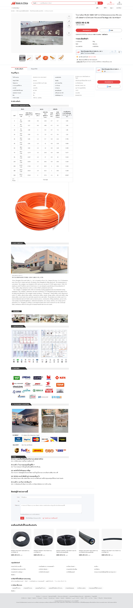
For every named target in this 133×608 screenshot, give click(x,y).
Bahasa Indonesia (108, 598)
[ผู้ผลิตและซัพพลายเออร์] (19, 3)
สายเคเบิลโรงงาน (28, 588)
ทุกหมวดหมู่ (16, 8)
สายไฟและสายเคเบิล (49, 11)
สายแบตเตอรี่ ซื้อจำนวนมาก (95, 588)
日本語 (82, 598)
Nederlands (68, 598)
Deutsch (62, 598)
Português (39, 598)
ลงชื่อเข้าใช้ (79, 61)
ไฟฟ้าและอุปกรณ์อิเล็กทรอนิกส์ (22, 11)
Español (34, 598)
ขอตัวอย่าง (105, 34)
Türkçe (95, 598)
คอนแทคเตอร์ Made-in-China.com (76, 596)
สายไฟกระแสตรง (81, 588)
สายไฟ (95, 566)
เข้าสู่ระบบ (119, 4)
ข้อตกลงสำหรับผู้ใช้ (52, 596)
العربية (73, 598)
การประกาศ (44, 596)
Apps (111, 8)
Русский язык (51, 598)
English (29, 598)
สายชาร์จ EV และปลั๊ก (16, 566)
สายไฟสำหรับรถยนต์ (44, 572)
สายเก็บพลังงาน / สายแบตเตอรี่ (46, 566)
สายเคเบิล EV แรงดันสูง (16, 572)
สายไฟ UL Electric (43, 569)
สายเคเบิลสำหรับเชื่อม (71, 569)
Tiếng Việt (100, 598)
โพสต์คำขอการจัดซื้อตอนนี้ (50, 518)
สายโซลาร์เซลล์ (70, 566)
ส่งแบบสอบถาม (87, 30)
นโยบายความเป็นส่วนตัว (63, 596)
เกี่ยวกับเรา (38, 596)
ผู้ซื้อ (97, 8)
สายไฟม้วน (97, 569)
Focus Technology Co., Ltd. (67, 601)
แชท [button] (112, 30)
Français (45, 598)
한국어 (77, 598)
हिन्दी (86, 598)
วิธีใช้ (105, 8)
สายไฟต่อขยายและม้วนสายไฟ (18, 569)
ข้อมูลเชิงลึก (94, 596)
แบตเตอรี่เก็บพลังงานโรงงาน (55, 588)
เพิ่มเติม (13, 591)
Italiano (57, 598)
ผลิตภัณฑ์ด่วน (88, 596)
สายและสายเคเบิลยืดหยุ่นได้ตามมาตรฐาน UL (105, 572)
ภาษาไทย (90, 598)
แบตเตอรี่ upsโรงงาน (40, 588)
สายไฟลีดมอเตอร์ (70, 572)
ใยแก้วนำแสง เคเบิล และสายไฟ (36, 11)
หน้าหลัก (13, 11)
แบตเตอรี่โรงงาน (16, 588)
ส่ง (22, 518)
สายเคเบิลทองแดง (69, 588)
